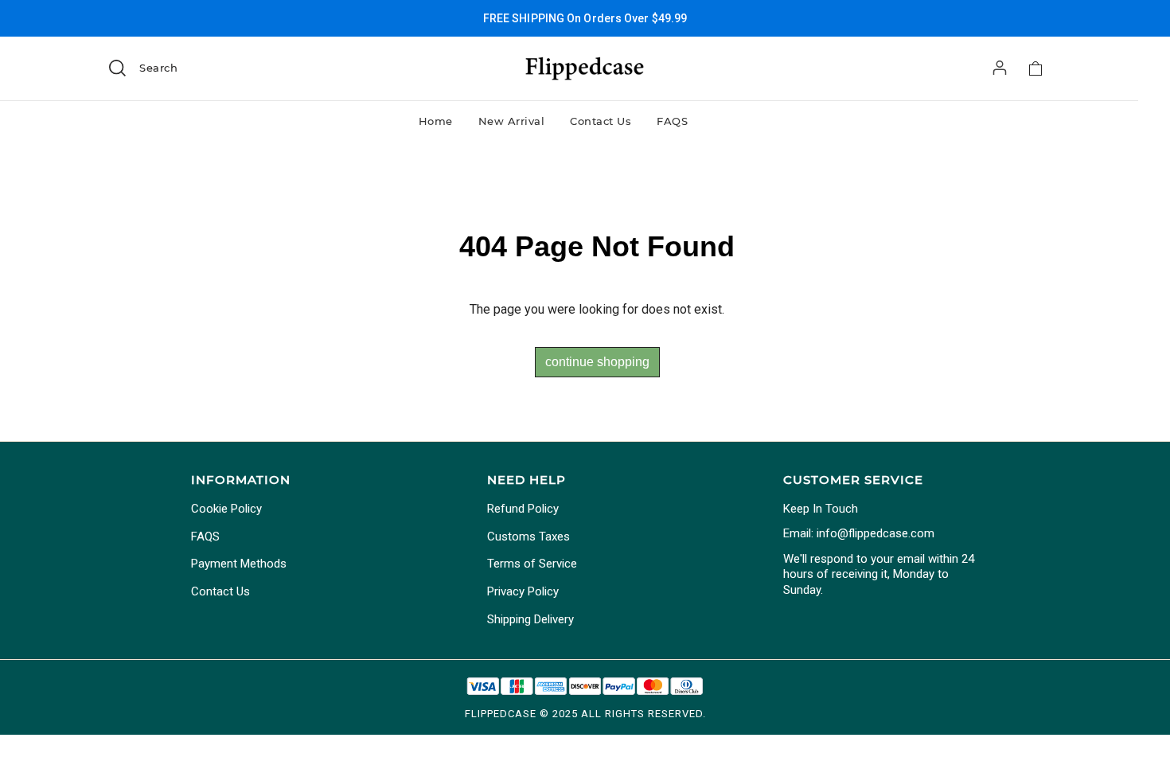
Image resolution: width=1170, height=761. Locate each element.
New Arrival (511, 121)
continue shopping (597, 362)
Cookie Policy (226, 508)
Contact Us (600, 121)
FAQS (672, 121)
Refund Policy (523, 508)
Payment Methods (239, 563)
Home (436, 121)
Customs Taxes (528, 536)
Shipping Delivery (530, 619)
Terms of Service (532, 563)
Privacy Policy (523, 591)
